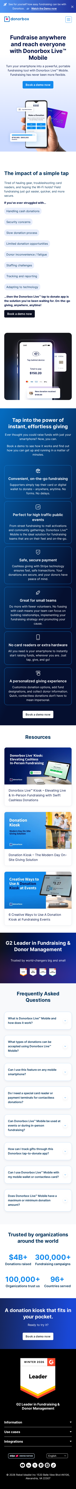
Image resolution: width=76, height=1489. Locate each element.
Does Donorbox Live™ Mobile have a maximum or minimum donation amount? (32, 1200)
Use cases (12, 1432)
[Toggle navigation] (68, 19)
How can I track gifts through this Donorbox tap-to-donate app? (30, 1151)
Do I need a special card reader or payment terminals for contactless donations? (31, 1097)
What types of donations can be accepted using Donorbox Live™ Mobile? (29, 1046)
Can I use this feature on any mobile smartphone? (32, 1072)
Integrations (13, 1441)
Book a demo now (38, 85)
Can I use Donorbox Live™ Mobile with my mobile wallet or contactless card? (33, 1175)
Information (13, 1422)
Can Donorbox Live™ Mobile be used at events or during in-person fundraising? (34, 1125)
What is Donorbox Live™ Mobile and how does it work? (32, 1021)
